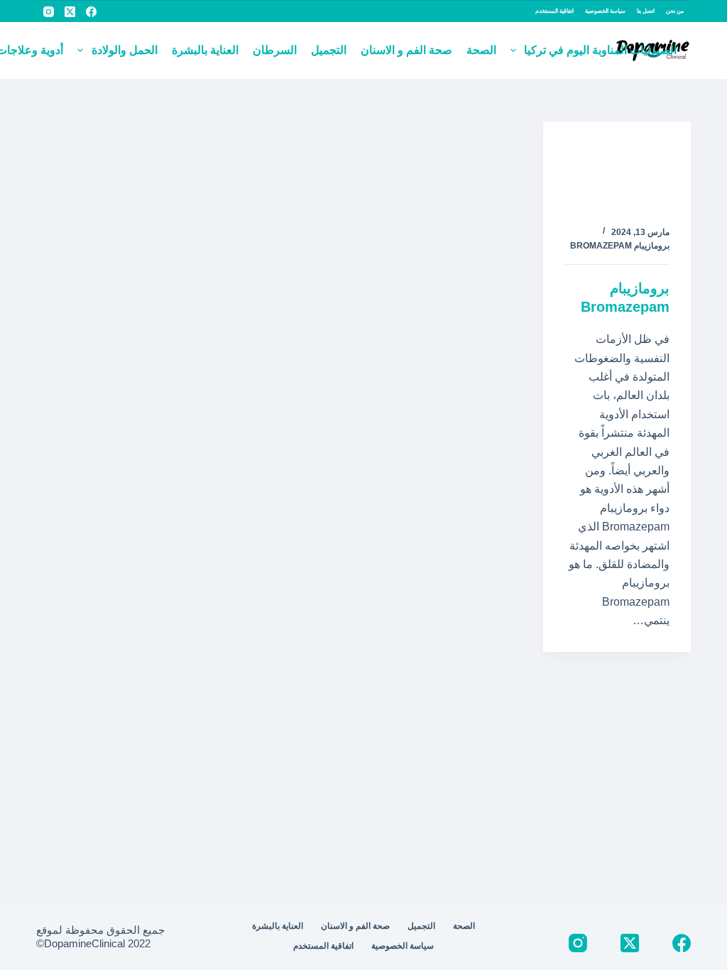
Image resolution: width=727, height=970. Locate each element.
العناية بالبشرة (205, 50)
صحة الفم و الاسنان (406, 50)
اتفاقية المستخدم (554, 11)
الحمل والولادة (125, 50)
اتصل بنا (646, 11)
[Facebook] (91, 11)
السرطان (275, 50)
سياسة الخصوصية (605, 11)
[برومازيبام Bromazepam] (617, 163)
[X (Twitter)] (70, 11)
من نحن (675, 11)
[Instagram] (48, 11)
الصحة (481, 50)
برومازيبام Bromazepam (619, 246)
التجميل (328, 50)
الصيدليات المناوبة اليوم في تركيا (600, 50)
